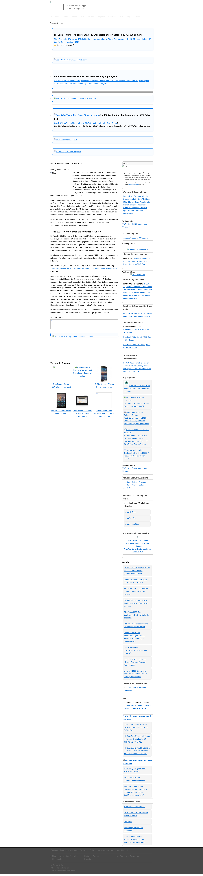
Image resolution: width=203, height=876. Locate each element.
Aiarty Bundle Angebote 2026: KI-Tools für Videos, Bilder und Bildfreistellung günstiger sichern (136, 421)
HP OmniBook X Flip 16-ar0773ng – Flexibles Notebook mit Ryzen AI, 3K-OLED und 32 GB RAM (137, 751)
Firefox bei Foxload (91, 856)
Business (91, 17)
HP (121, 17)
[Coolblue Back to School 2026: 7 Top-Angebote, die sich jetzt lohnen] (133, 450)
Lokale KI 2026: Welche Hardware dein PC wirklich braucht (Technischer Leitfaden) (137, 570)
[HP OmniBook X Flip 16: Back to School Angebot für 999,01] (137, 400)
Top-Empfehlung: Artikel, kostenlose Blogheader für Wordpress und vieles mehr (134, 839)
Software (74, 17)
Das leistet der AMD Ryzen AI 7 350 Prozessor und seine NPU (135, 650)
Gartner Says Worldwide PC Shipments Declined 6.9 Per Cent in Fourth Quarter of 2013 (84, 269)
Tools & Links (95, 850)
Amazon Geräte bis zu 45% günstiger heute (61, 412)
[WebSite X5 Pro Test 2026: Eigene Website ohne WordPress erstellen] (126, 386)
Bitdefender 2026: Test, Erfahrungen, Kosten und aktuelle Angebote (136, 615)
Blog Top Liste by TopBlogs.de (128, 856)
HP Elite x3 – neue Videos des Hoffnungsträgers (104, 385)
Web (82, 17)
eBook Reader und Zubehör (134, 807)
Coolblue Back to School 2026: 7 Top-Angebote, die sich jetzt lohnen (136, 456)
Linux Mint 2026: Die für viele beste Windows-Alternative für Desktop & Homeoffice (135, 674)
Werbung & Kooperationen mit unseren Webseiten (69, 850)
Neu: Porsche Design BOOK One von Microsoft (61, 385)
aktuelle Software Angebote (136, 482)
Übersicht (54, 17)
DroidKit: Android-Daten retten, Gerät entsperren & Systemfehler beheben (136, 603)
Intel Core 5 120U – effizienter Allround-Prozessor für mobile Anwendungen (135, 662)
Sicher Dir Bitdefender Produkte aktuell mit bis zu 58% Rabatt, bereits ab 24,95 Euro (136, 261)
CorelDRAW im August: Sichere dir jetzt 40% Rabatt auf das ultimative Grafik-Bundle (85, 123)
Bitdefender (112, 17)
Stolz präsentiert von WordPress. (63, 871)
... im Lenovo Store (132, 524)
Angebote (101, 17)
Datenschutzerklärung (133, 184)
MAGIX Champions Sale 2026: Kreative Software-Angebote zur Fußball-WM (136, 727)
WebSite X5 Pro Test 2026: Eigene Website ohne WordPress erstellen (137, 388)
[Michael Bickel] (50, 2)
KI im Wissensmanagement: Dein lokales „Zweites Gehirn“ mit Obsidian (136, 591)
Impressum (105, 850)
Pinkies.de (128, 822)
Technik (65, 17)
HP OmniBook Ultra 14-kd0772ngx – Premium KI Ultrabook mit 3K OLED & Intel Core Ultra (137, 739)
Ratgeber (129, 17)
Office (138, 17)
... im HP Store (130, 512)
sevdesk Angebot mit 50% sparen (135, 238)
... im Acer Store (131, 518)
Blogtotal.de (88, 859)
